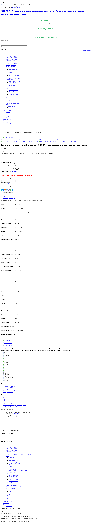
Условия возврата (10, 118)
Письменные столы (13, 96)
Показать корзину (86, 50)
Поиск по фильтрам (8, 403)
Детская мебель (10, 79)
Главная (5, 53)
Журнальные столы (13, 91)
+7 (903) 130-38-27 (16, 7)
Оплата (7, 115)
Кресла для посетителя (11, 62)
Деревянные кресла (13, 69)
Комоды (11, 109)
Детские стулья (12, 82)
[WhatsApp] (10, 190)
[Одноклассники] (5, 190)
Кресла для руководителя (9, 386)
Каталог (5, 54)
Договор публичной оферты (10, 406)
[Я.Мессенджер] (1, 190)
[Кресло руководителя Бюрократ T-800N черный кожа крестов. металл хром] (20, 140)
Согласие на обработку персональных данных (14, 405)
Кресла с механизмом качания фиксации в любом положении (11, 65)
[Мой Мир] (12, 190)
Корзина (5, 402)
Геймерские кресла (10, 60)
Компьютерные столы (14, 93)
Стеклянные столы (13, 94)
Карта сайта (9, 124)
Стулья (7, 68)
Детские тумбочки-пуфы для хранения (14, 84)
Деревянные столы (13, 90)
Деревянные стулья (13, 74)
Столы (7, 88)
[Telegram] (7, 190)
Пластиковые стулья (14, 75)
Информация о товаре (9, 198)
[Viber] (9, 190)
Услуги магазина (7, 110)
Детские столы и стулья (14, 81)
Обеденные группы (10, 97)
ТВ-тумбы (11, 107)
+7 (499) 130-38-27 (28, 2)
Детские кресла (12, 87)
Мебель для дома (10, 106)
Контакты (5, 122)
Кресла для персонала (11, 59)
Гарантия (8, 116)
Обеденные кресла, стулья (15, 78)
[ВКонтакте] (3, 190)
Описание (5, 196)
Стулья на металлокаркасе (15, 76)
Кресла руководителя (11, 56)
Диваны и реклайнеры (11, 101)
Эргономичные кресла (11, 57)
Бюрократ (10, 184)
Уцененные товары (8, 119)
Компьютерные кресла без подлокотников (12, 99)
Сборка (8, 113)
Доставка (8, 112)
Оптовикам (6, 121)
